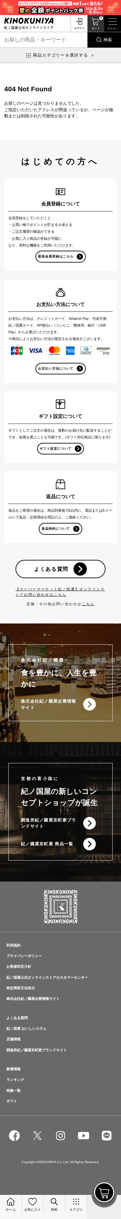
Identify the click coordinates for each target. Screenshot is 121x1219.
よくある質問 (51, 569)
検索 (108, 39)
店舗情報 (13, 1039)
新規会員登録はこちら (56, 256)
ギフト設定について (56, 448)
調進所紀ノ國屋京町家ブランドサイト (48, 823)
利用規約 (13, 945)
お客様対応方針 (18, 966)
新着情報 (13, 1069)
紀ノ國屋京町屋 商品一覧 (47, 843)
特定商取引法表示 (20, 988)
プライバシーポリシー (24, 956)
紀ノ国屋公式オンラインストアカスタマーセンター (47, 977)
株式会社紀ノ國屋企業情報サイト (48, 704)
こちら (88, 604)
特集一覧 (13, 1090)
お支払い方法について (56, 368)
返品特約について (56, 528)
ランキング (15, 1079)
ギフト (11, 1101)
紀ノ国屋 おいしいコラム (26, 1028)
